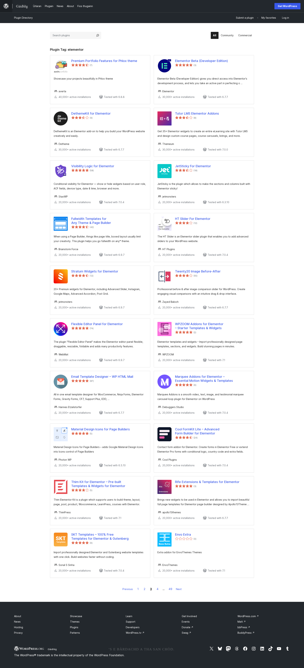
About (17, 616)
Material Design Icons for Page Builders (100, 429)
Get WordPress (287, 6)
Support (130, 621)
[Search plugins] (97, 35)
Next (179, 589)
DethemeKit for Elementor (91, 113)
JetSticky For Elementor (193, 166)
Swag (186, 632)
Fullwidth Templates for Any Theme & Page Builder (91, 221)
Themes (75, 621)
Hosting (18, 627)
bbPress (244, 627)
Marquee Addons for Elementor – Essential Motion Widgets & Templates (204, 378)
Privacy (18, 632)
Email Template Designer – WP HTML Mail (102, 376)
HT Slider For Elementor (192, 219)
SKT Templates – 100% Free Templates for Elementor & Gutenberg (100, 536)
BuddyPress (246, 632)
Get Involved (189, 616)
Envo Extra (183, 534)
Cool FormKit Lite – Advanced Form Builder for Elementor (197, 431)
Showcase (76, 616)
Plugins (74, 627)
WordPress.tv (135, 632)
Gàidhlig (52, 649)
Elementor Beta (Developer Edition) (201, 61)
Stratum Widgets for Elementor (94, 271)
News (17, 621)
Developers (133, 627)
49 (170, 589)
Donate (187, 627)
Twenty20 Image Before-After (198, 271)
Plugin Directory (23, 17)
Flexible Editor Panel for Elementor (97, 324)
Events (186, 621)
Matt (242, 621)
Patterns (75, 632)
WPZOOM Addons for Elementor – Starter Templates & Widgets (199, 326)
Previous (127, 589)
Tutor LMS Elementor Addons (197, 113)
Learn (129, 616)
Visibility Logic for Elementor (92, 166)
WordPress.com (248, 616)
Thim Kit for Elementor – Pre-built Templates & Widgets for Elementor (98, 484)
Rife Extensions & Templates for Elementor (207, 482)
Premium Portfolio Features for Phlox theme (104, 61)
